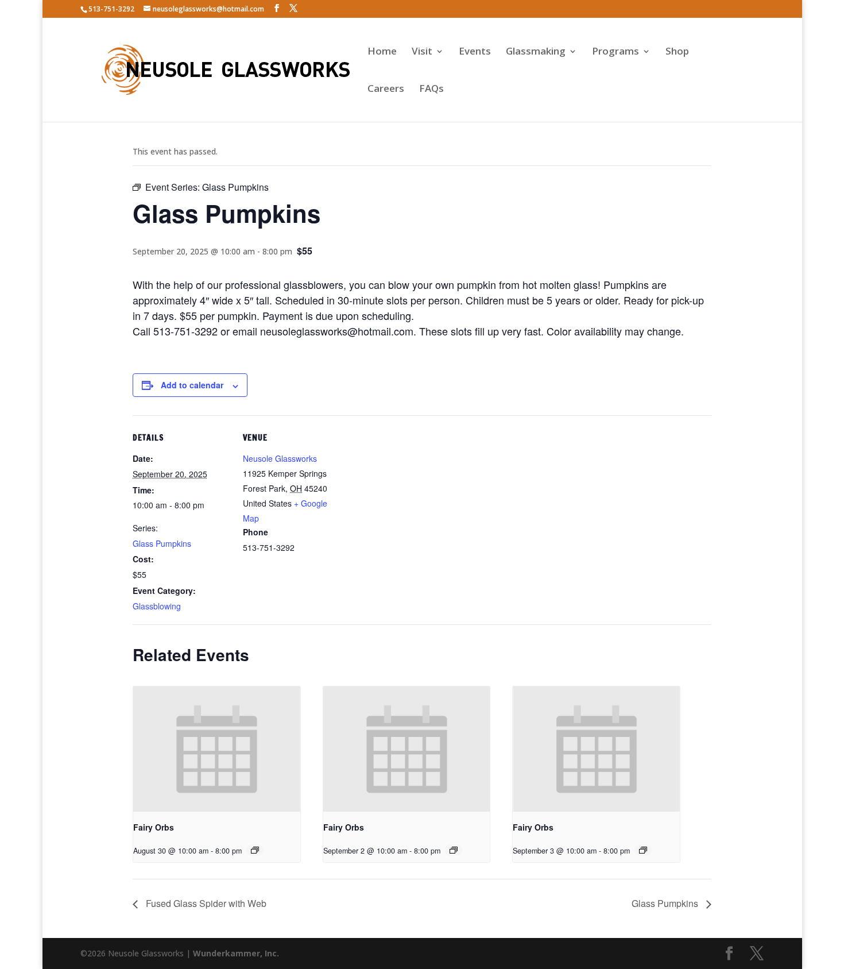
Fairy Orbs (153, 827)
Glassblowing (157, 606)
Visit (422, 52)
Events (475, 52)
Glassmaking (536, 52)
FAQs (431, 89)
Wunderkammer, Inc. (236, 953)
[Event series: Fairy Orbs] (255, 850)
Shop (677, 52)
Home (382, 52)
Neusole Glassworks (280, 458)
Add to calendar (192, 385)
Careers (385, 89)
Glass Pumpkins (162, 543)
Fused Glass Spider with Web (205, 903)
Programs (615, 52)
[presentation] (216, 749)
